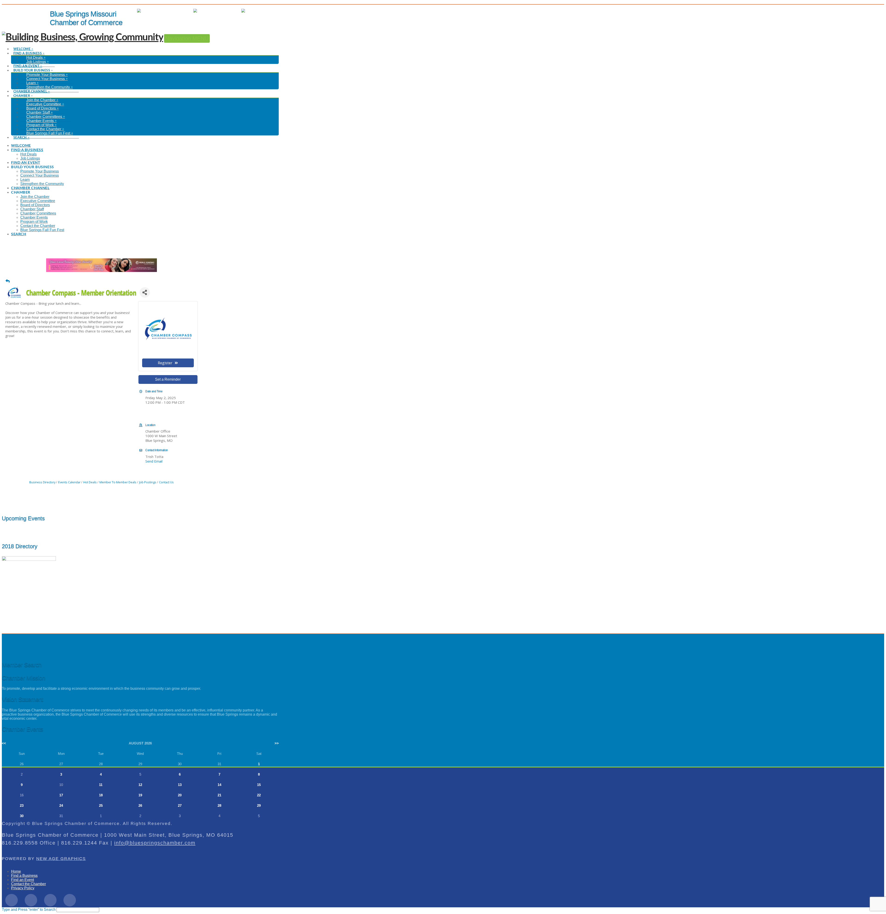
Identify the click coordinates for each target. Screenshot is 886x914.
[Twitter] (31, 900)
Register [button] (165, 362)
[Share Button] (145, 292)
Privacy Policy (22, 888)
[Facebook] (11, 900)
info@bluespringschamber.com (154, 843)
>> (277, 743)
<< (4, 743)
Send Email (153, 461)
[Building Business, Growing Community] (82, 37)
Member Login (177, 11)
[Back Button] (8, 281)
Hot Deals (270, 11)
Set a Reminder (168, 379)
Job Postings (147, 482)
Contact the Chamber (28, 884)
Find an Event (22, 880)
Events (231, 11)
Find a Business (24, 876)
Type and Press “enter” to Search (29, 909)
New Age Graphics (61, 858)
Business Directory (42, 482)
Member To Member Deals (117, 482)
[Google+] (50, 900)
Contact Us (166, 482)
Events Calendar (69, 482)
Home (16, 871)
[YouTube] (69, 900)
